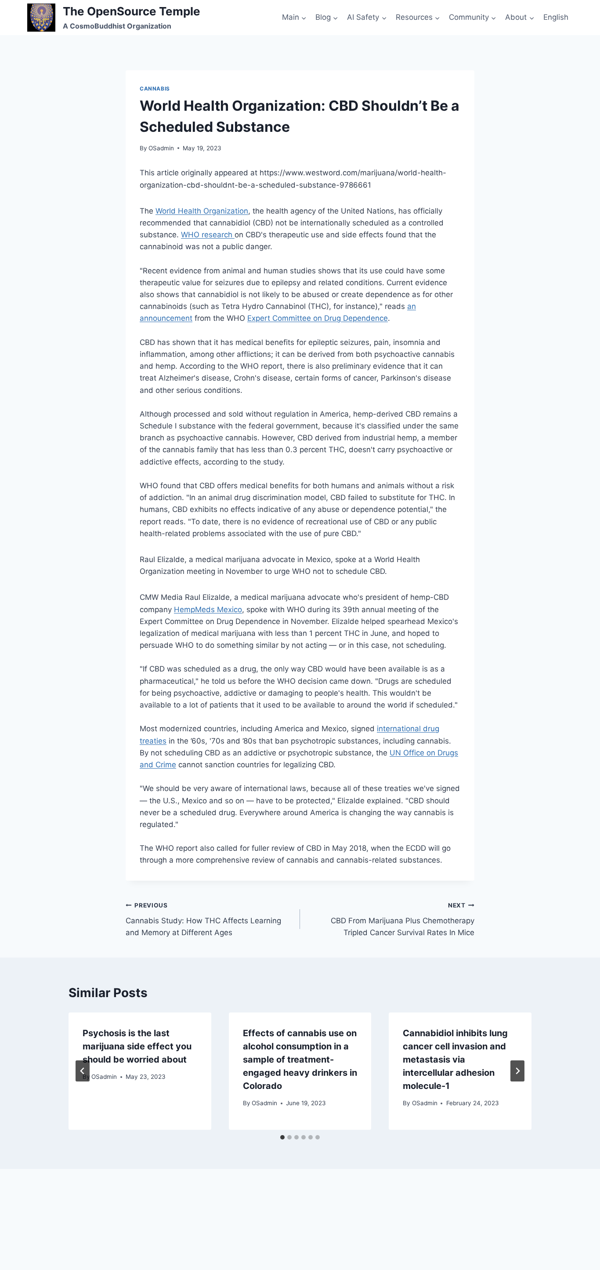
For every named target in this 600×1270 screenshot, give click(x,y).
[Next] (517, 1070)
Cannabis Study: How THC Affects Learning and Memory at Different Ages (203, 919)
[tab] (282, 1137)
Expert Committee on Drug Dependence (317, 318)
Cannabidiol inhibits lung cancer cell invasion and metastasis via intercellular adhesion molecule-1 (455, 1059)
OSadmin (161, 148)
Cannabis (155, 88)
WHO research (208, 234)
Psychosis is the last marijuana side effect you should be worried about (137, 1046)
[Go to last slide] (83, 1070)
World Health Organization (201, 211)
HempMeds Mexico (208, 609)
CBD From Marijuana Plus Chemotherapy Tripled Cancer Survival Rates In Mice (402, 919)
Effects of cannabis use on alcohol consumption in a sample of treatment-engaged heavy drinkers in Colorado (300, 1059)
